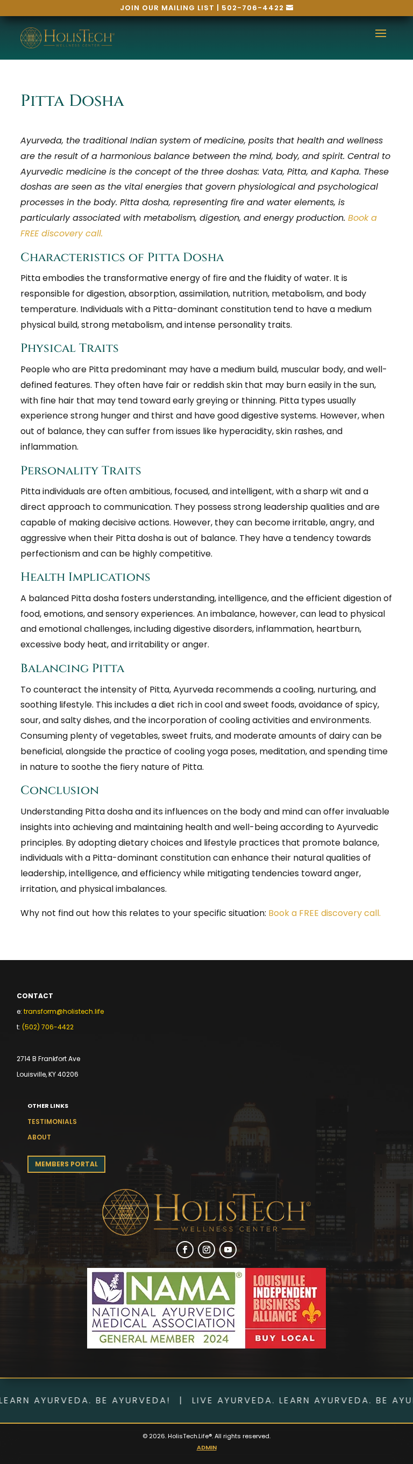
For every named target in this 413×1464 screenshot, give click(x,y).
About (39, 1137)
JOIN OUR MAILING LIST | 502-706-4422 (202, 8)
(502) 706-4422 (48, 1027)
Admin (207, 1447)
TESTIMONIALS (52, 1121)
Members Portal (66, 1164)
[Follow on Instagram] (206, 1249)
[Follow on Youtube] (228, 1249)
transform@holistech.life (64, 1011)
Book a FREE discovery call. (324, 913)
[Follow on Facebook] (185, 1249)
